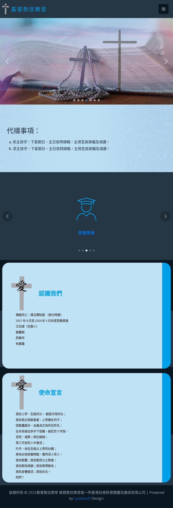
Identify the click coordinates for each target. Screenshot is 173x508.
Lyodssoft (82, 498)
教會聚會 (86, 232)
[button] (7, 61)
